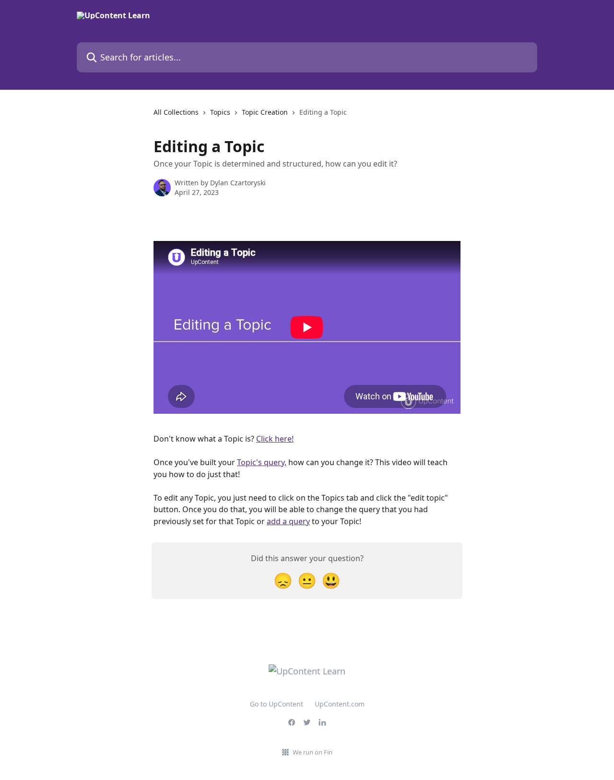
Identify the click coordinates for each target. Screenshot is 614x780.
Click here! (275, 438)
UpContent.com (340, 703)
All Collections (176, 112)
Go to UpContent (276, 703)
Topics (220, 112)
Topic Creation (265, 112)
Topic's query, (261, 462)
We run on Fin (312, 752)
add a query (288, 521)
